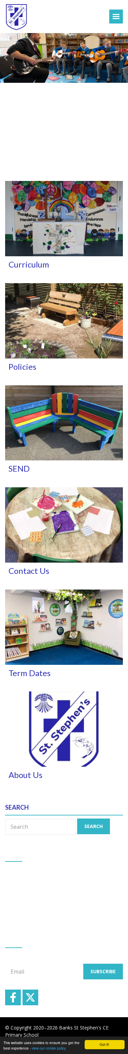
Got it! (104, 1044)
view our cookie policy (49, 1048)
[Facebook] (13, 997)
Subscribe (103, 971)
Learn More (61, 148)
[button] (6, 58)
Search (93, 826)
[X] (30, 997)
